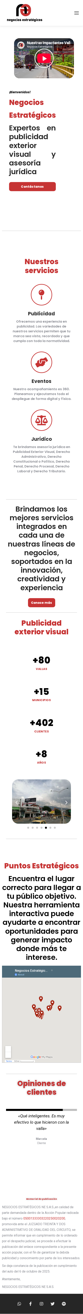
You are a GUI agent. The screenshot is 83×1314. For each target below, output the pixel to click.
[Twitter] (53, 1304)
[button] (44, 58)
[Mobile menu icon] (76, 13)
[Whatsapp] (19, 1304)
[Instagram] (41, 1304)
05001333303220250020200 (44, 1218)
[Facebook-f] (30, 1304)
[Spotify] (64, 1304)
